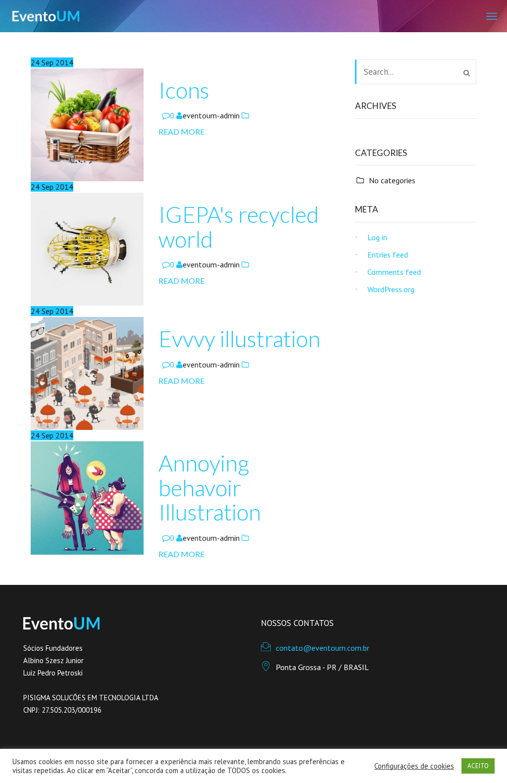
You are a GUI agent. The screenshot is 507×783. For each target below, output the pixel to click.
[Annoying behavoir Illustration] (87, 497)
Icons (183, 90)
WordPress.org (390, 289)
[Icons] (87, 124)
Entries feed (387, 255)
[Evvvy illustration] (87, 372)
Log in (377, 237)
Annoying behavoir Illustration (209, 487)
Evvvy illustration (239, 338)
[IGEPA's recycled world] (87, 248)
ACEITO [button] (478, 766)
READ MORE (181, 131)
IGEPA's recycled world (238, 227)
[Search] (466, 72)
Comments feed (394, 272)
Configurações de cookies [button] (414, 766)
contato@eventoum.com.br (322, 648)
